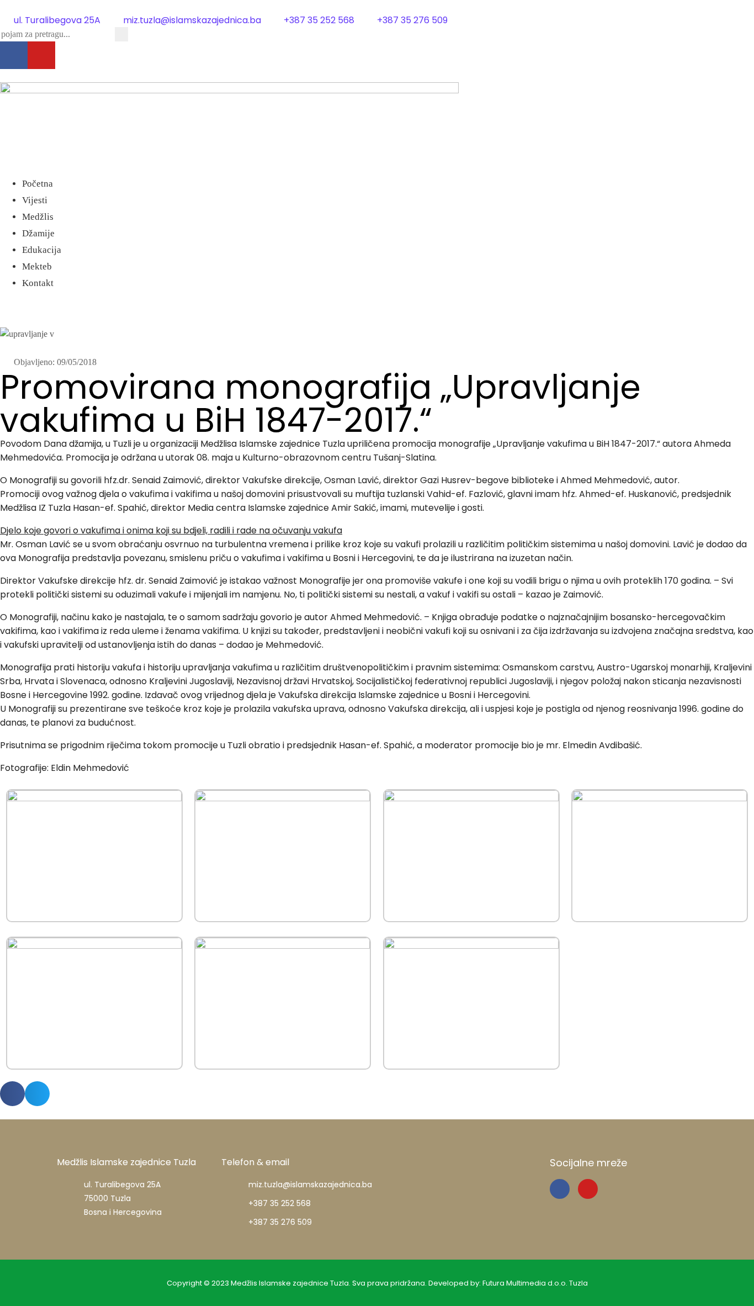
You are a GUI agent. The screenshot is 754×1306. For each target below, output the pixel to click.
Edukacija (41, 250)
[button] (377, 169)
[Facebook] (14, 55)
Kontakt (38, 283)
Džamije (38, 233)
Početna (37, 183)
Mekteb (37, 266)
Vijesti (34, 200)
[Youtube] (41, 55)
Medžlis (38, 217)
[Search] (121, 34)
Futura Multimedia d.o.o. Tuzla (535, 1283)
